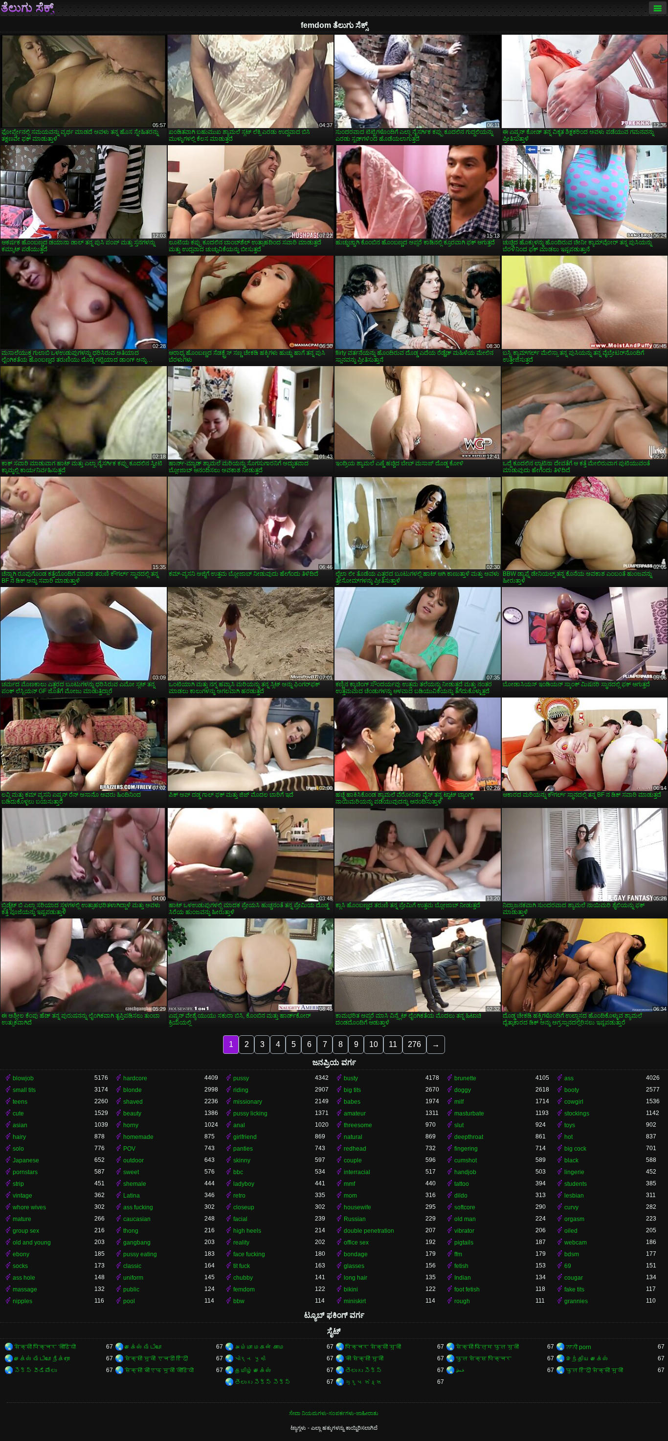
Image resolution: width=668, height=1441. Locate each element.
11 (393, 1044)
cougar (573, 1277)
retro (239, 1195)
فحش (460, 1370)
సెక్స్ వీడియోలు (35, 1370)
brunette (465, 1078)
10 (373, 1044)
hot (568, 1137)
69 (567, 1266)
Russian (355, 1219)
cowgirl (573, 1101)
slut (459, 1125)
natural (353, 1137)
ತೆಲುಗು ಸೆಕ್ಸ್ (27, 7)
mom (350, 1195)
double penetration (369, 1230)
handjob (465, 1172)
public (131, 1289)
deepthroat (468, 1137)
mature (22, 1219)
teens (20, 1101)
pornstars (25, 1172)
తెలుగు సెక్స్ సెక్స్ (262, 1382)
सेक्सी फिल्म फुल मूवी (487, 1347)
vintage (22, 1195)
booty (571, 1090)
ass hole (24, 1277)
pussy (241, 1078)
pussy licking (250, 1113)
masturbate (469, 1113)
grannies (576, 1301)
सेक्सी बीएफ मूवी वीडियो (159, 1370)
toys (569, 1125)
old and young (32, 1242)
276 (414, 1044)
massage (25, 1289)
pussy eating (140, 1254)
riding (240, 1090)
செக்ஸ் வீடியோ (143, 1347)
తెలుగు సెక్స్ (363, 1370)
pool (129, 1301)
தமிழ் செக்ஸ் (253, 1370)
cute (18, 1113)
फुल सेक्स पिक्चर (484, 1358)
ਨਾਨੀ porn (578, 1347)
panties (243, 1148)
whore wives (29, 1207)
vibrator (464, 1230)
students (575, 1183)
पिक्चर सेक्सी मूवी (373, 1347)
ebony (21, 1254)
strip (18, 1183)
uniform (133, 1277)
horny (130, 1125)
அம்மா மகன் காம (260, 1347)
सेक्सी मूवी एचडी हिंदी (156, 1358)
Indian (462, 1277)
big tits (352, 1090)
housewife (357, 1207)
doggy (462, 1090)
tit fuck (241, 1266)
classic (132, 1266)
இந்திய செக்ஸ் (587, 1358)
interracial (357, 1172)
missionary (247, 1101)
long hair (355, 1277)
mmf (349, 1183)
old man (465, 1219)
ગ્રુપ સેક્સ (363, 1382)
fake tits (574, 1289)
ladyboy (243, 1183)
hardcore (135, 1078)
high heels (247, 1230)
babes (352, 1101)
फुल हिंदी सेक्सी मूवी (594, 1370)
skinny (241, 1160)
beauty (132, 1113)
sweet (131, 1172)
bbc (238, 1172)
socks (20, 1266)
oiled (571, 1230)
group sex (26, 1230)
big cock (575, 1148)
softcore (464, 1207)
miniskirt (355, 1301)
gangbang (137, 1242)
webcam (575, 1242)
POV (129, 1148)
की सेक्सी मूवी (364, 1358)
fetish (461, 1266)
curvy (571, 1207)
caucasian (137, 1219)
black (571, 1160)
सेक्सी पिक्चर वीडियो (45, 1347)
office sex (356, 1242)
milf (459, 1101)
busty (351, 1078)
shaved (133, 1101)
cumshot (465, 1160)
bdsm (571, 1254)
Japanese (26, 1160)
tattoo (461, 1183)
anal (239, 1125)
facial (240, 1219)
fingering (466, 1148)
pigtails (463, 1242)
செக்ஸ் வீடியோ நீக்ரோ (42, 1358)
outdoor (133, 1160)
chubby (243, 1277)
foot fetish (467, 1289)
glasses (354, 1266)
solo (18, 1148)
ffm (458, 1254)
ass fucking (138, 1207)
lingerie (574, 1172)
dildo (461, 1195)
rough (462, 1301)
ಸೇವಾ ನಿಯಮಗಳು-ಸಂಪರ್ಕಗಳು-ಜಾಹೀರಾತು (334, 1413)
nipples (22, 1301)
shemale (134, 1183)
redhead (355, 1148)
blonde (132, 1090)
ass (569, 1078)
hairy (19, 1137)
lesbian (574, 1195)
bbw (239, 1301)
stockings (576, 1113)
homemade (138, 1137)
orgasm (574, 1219)
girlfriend (245, 1137)
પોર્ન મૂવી (250, 1358)
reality (241, 1242)
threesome (358, 1125)
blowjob (23, 1078)
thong (130, 1230)
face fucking (249, 1254)
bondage (356, 1254)
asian (20, 1125)
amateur (355, 1113)
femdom (244, 1289)
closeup (243, 1207)
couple (353, 1160)
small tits (24, 1090)
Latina (131, 1195)
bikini (351, 1289)
